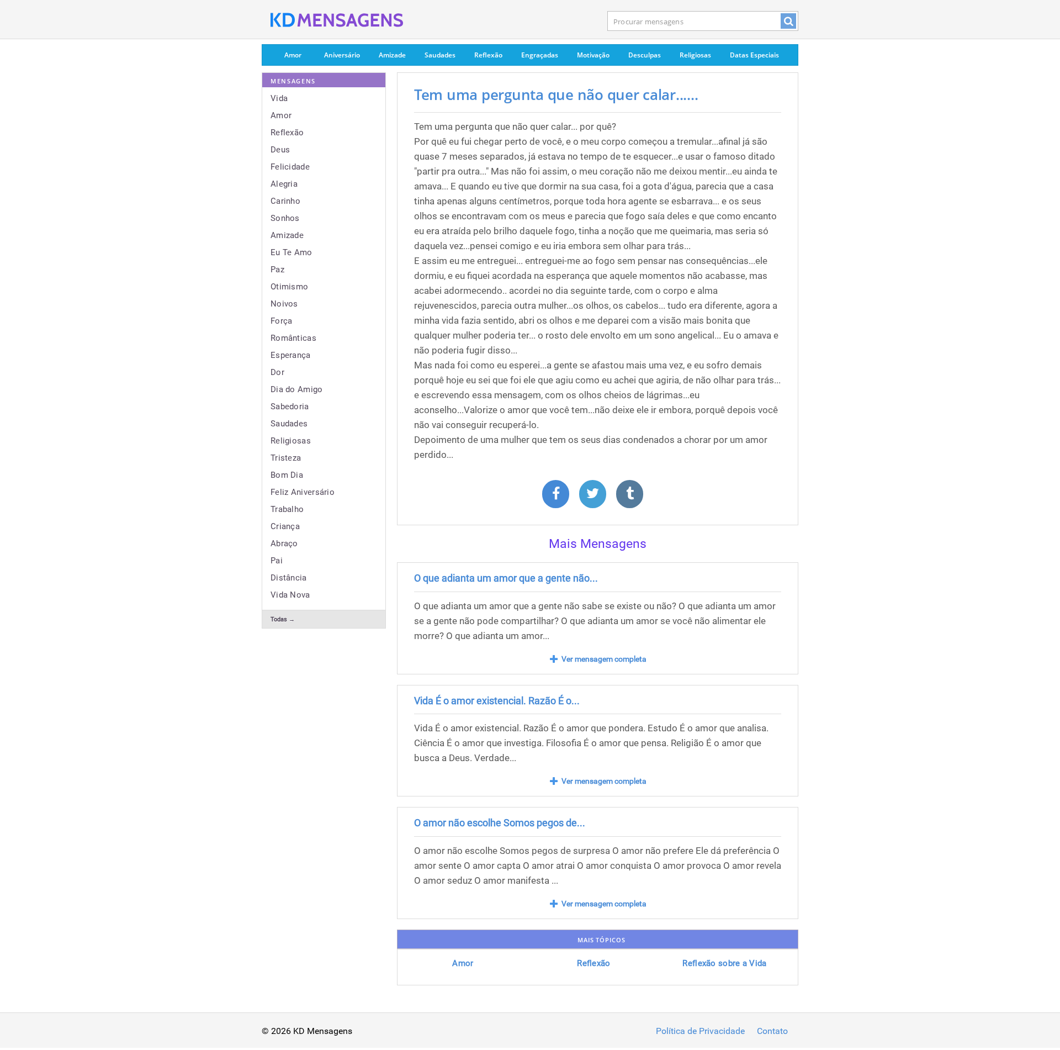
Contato (772, 1031)
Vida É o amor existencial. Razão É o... (497, 700)
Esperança (291, 355)
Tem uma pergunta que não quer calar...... (556, 94)
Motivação (593, 55)
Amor (292, 55)
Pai (277, 561)
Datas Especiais (754, 55)
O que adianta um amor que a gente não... (506, 578)
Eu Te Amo (291, 252)
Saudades (440, 55)
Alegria (284, 184)
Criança (285, 526)
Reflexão (488, 55)
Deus (280, 150)
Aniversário (342, 55)
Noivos (284, 304)
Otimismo (289, 287)
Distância (289, 578)
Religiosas (695, 55)
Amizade (392, 55)
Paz (277, 270)
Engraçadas (539, 55)
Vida (279, 98)
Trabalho (287, 509)
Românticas (293, 338)
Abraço (284, 543)
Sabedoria (290, 406)
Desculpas (644, 55)
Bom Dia (287, 475)
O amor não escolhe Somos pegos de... (499, 823)
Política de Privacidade (700, 1031)
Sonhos (285, 218)
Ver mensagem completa (603, 659)
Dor (277, 372)
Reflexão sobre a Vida (724, 963)
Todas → (283, 619)
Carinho (285, 201)
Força (282, 321)
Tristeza (286, 458)
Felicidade (290, 167)
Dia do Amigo (297, 389)
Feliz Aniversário (303, 492)
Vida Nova (290, 595)
